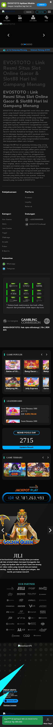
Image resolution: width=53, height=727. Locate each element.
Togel (4, 233)
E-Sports (6, 251)
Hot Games (7, 20)
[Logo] (8, 12)
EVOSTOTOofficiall (37, 224)
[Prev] (41, 354)
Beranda (5, 724)
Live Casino (33, 20)
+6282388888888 (36, 219)
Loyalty (28, 202)
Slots (20, 20)
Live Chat (37, 724)
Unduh (41, 4)
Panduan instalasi (10, 703)
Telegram (11, 269)
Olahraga (6, 237)
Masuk (28, 12)
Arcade (5, 242)
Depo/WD (27, 724)
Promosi (28, 198)
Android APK (12, 698)
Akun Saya (47, 724)
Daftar (41, 12)
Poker (4, 246)
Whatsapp (11, 264)
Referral (28, 206)
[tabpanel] (26, 35)
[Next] (46, 354)
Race (46, 20)
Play (34, 490)
